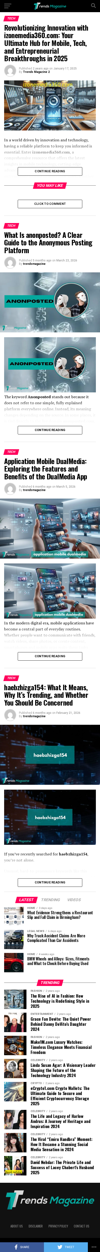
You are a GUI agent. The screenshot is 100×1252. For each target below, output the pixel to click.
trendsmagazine (34, 264)
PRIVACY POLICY (58, 1226)
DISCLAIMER (36, 1226)
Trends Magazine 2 (36, 72)
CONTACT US (81, 1226)
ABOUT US (16, 1226)
